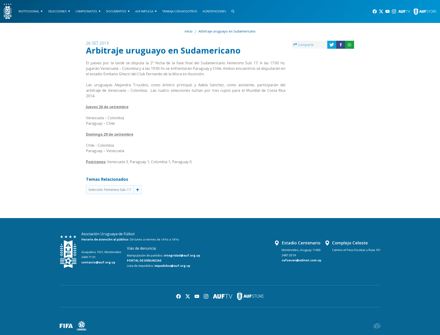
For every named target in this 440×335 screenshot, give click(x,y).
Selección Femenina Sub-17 (109, 189)
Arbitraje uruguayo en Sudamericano (227, 31)
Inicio (188, 31)
